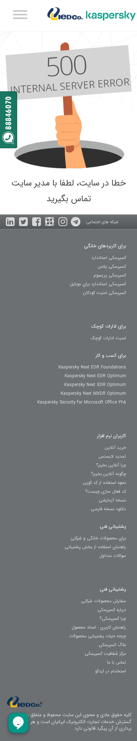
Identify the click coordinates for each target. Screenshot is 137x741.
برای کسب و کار (110, 355)
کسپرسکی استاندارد (108, 257)
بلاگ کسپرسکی (112, 644)
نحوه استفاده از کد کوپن (104, 482)
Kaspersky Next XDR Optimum (95, 384)
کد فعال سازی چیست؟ (105, 491)
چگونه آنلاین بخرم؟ (108, 473)
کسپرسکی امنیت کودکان (104, 292)
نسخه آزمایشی (112, 500)
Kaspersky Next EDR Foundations (92, 367)
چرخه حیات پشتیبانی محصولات (97, 636)
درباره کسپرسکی (112, 609)
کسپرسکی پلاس (112, 266)
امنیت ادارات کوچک (108, 338)
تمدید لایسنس (112, 456)
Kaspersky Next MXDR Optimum (93, 393)
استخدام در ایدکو (110, 671)
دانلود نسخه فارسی (108, 508)
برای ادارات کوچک (108, 326)
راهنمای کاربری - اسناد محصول (99, 627)
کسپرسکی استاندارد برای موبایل (98, 283)
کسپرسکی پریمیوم (110, 275)
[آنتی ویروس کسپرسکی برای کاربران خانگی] (91, 16)
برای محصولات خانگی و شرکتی (98, 538)
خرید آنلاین (115, 447)
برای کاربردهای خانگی (105, 246)
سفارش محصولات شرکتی (103, 600)
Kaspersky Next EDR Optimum (95, 376)
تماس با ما (116, 662)
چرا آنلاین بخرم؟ (111, 465)
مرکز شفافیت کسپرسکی (105, 653)
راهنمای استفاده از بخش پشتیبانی (95, 546)
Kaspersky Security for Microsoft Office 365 (81, 402)
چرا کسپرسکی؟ (112, 618)
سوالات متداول (112, 555)
